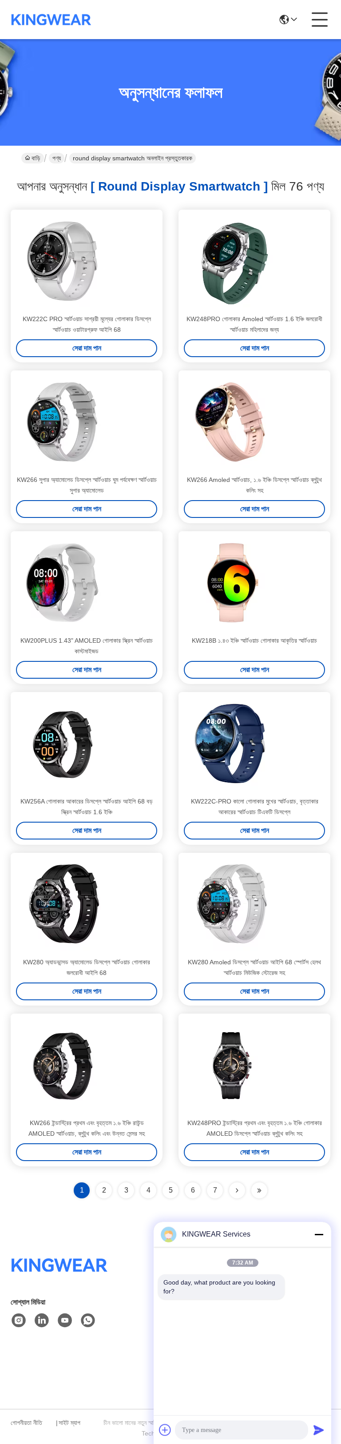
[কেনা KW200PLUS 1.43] (62, 583)
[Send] (319, 1430)
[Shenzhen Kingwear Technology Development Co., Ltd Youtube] (65, 1320)
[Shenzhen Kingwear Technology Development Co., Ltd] (51, 19)
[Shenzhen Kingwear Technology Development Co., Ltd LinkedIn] (42, 1320)
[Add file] (165, 1430)
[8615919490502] (88, 1320)
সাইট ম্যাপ (69, 1422)
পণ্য (56, 158)
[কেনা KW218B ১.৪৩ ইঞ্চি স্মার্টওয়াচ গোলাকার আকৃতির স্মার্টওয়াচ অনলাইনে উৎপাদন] (230, 583)
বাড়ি (36, 158)
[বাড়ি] (59, 1276)
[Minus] (318, 1234)
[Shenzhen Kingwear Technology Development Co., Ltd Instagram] (19, 1320)
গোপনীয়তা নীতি (26, 1422)
